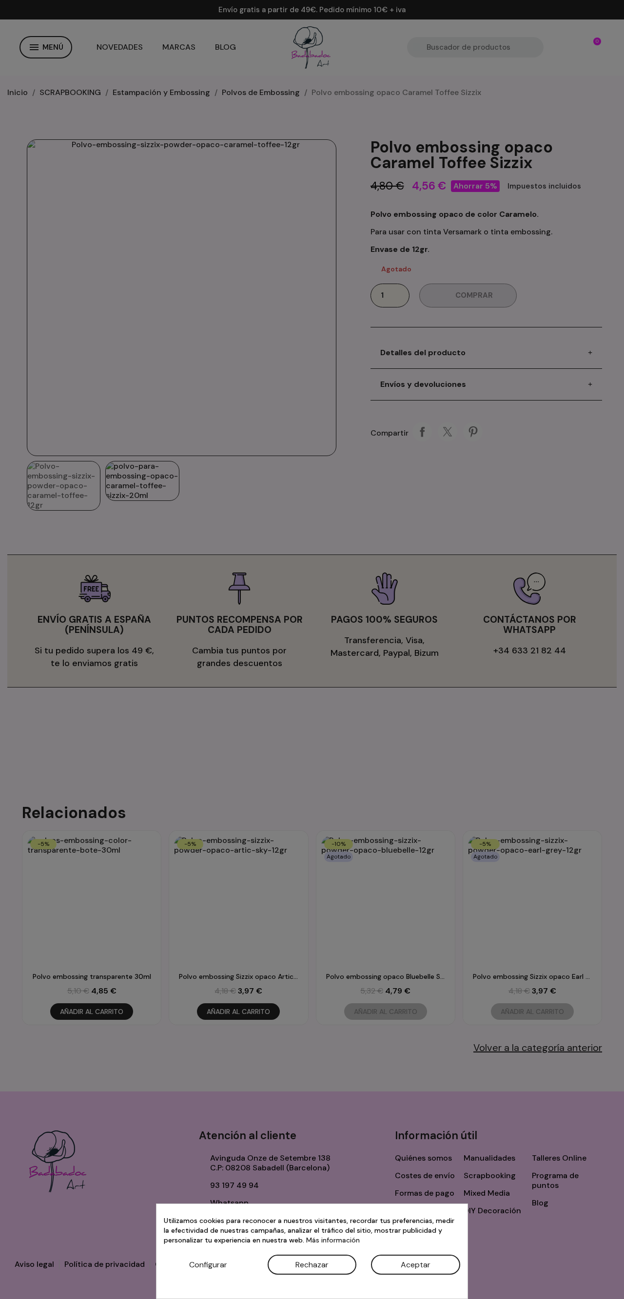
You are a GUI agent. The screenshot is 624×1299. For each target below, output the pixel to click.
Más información (333, 1240)
